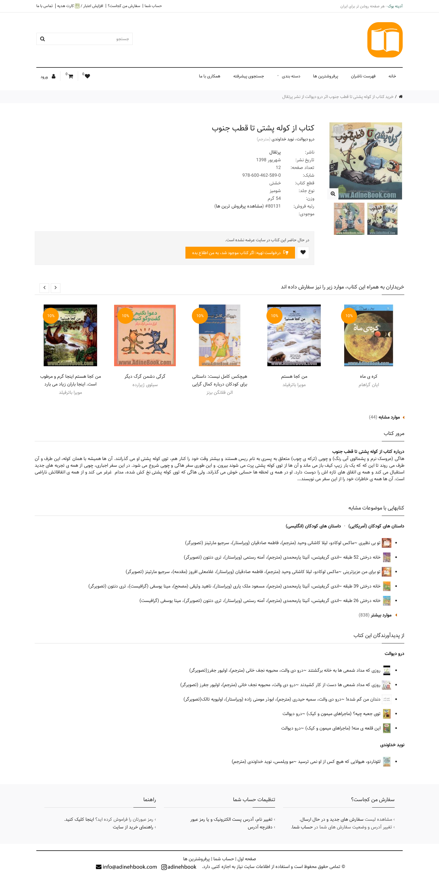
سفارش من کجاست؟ (124, 6)
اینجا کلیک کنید (79, 819)
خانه (392, 76)
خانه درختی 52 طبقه (362, 557)
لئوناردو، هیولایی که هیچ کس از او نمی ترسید (340, 762)
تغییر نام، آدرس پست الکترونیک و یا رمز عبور (231, 819)
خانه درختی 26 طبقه (362, 601)
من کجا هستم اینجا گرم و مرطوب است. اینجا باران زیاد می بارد (70, 380)
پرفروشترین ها (325, 76)
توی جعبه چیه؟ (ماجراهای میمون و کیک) (344, 714)
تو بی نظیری (370, 543)
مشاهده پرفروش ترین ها (239, 206)
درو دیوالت (305, 139)
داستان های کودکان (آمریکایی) (376, 526)
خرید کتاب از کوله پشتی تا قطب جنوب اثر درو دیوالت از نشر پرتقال (338, 96)
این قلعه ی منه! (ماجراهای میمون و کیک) (343, 728)
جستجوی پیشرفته (248, 76)
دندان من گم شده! (364, 699)
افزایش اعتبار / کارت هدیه (80, 6)
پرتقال (275, 152)
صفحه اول (246, 859)
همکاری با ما (209, 76)
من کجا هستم (294, 376)
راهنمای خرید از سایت (133, 827)
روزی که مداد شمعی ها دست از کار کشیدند (341, 685)
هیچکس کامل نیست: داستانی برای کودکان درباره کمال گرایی (219, 380)
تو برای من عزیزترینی (362, 572)
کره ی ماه (369, 376)
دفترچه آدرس (260, 827)
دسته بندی (291, 76)
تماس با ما (44, 6)
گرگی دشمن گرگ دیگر (145, 376)
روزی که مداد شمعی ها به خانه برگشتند (345, 670)
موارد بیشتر (381, 615)
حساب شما (153, 6)
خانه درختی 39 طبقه (362, 586)
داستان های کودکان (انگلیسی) (313, 526)
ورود (44, 76)
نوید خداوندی (283, 139)
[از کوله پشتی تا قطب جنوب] (332, 193)
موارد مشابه (389, 417)
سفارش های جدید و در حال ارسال (331, 819)
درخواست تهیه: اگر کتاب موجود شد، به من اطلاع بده (237, 252)
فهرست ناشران (363, 76)
